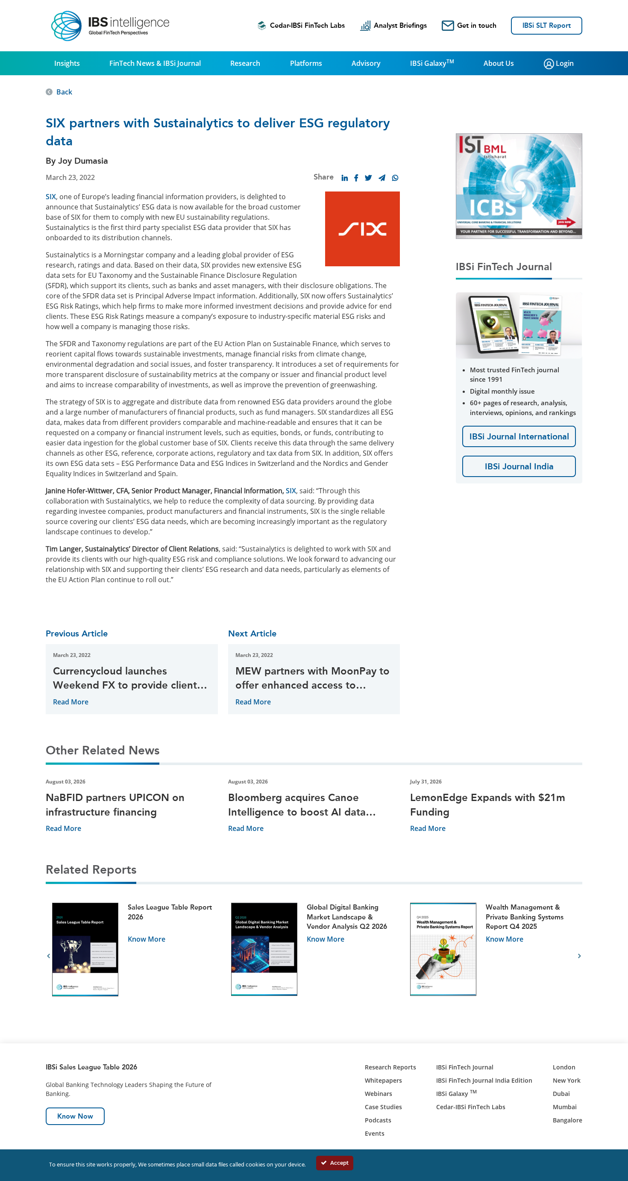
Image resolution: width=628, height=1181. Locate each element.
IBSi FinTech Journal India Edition (484, 1080)
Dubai (561, 1094)
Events (374, 1133)
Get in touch (476, 25)
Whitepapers (383, 1080)
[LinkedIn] (344, 178)
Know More (146, 939)
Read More (70, 702)
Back (64, 92)
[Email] (382, 178)
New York (567, 1080)
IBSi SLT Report (546, 25)
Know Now (75, 1116)
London (564, 1067)
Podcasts (378, 1120)
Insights (67, 63)
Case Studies (383, 1107)
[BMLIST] (519, 185)
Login (564, 63)
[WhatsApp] (395, 178)
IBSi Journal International (519, 436)
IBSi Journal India (519, 466)
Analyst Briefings (400, 25)
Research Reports (390, 1067)
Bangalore (567, 1120)
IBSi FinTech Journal (464, 1067)
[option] (135, 956)
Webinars (378, 1094)
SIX (51, 196)
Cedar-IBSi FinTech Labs (307, 25)
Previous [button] (48, 956)
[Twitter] (368, 178)
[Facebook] (356, 178)
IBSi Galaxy (432, 63)
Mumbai (565, 1107)
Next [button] (579, 956)
